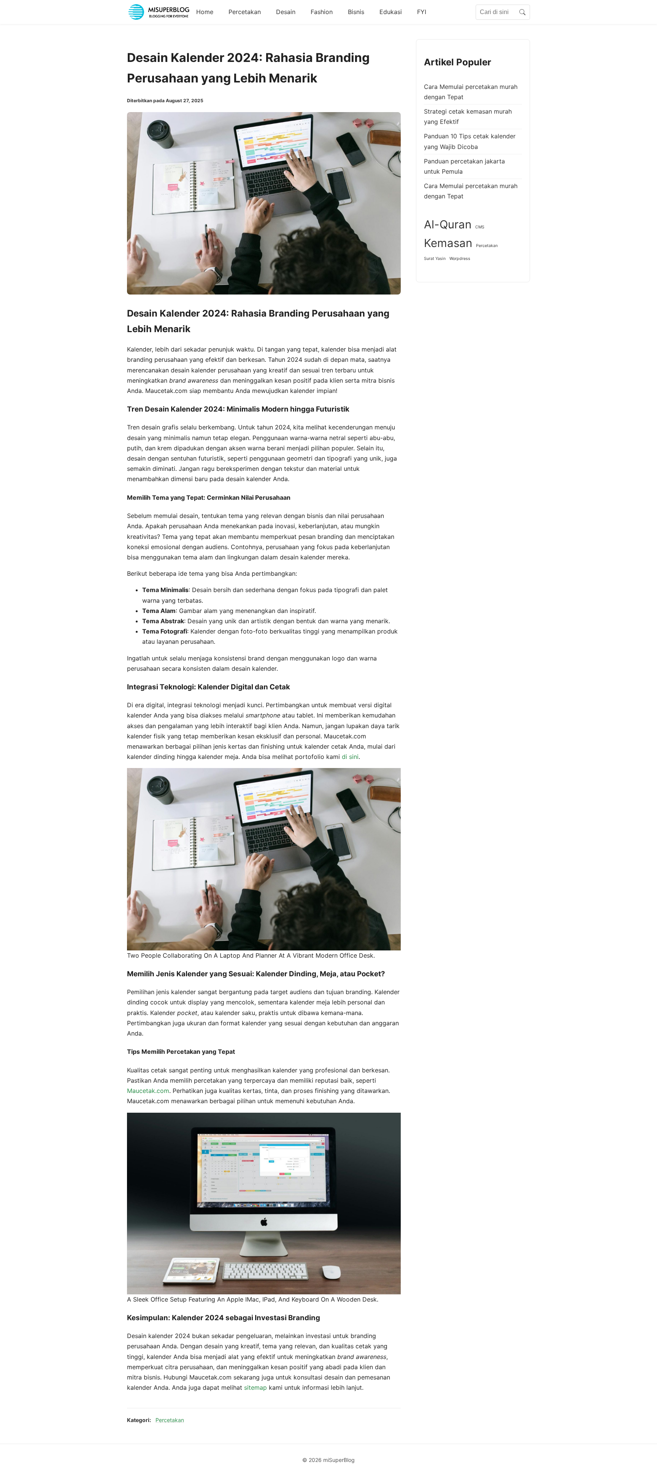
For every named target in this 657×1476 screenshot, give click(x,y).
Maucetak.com (148, 1090)
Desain (285, 12)
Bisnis (356, 12)
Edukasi (390, 12)
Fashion (322, 12)
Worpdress (459, 258)
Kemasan (448, 243)
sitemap (255, 1387)
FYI (421, 12)
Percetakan (245, 12)
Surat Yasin (435, 258)
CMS (479, 227)
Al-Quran (447, 224)
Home (204, 12)
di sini (350, 756)
